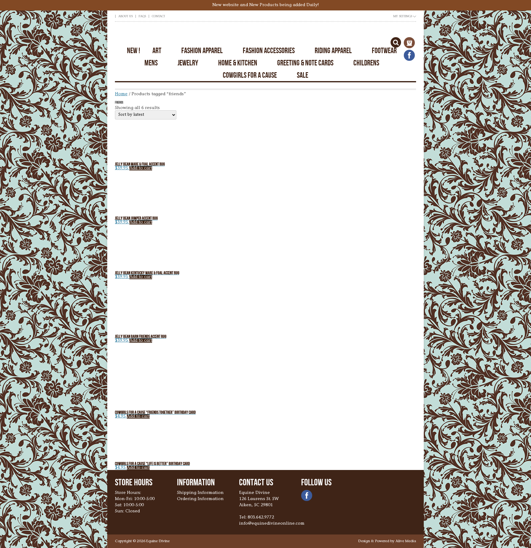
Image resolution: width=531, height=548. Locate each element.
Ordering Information (200, 499)
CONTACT (158, 16)
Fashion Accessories (269, 50)
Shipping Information (200, 493)
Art (156, 50)
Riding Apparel (333, 50)
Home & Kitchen (237, 63)
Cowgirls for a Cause (250, 75)
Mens (151, 63)
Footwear (384, 50)
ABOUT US (125, 16)
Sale (302, 75)
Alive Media (405, 541)
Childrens (366, 63)
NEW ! (133, 50)
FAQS (142, 16)
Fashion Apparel (202, 50)
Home (121, 94)
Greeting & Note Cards (305, 63)
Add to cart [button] (140, 168)
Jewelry (188, 63)
